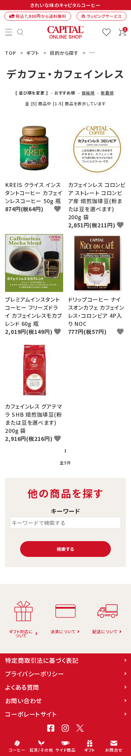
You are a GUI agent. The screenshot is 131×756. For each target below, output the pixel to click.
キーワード (66, 511)
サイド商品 (65, 750)
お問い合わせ (23, 700)
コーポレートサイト (31, 714)
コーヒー (17, 750)
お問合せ (114, 750)
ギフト (89, 750)
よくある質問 (22, 687)
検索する (65, 549)
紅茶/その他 (41, 750)
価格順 (88, 93)
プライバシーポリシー (34, 673)
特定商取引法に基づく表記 (42, 660)
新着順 (107, 93)
